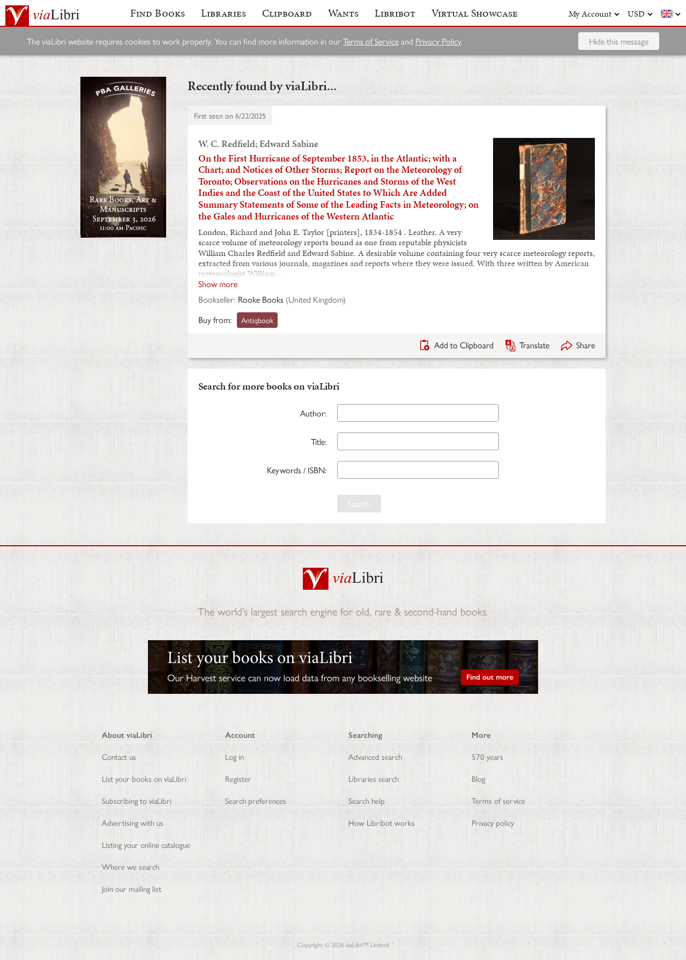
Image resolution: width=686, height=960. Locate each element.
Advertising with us (132, 822)
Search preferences (255, 800)
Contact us (119, 756)
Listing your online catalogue (146, 844)
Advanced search (375, 756)
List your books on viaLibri (144, 778)
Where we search (130, 866)
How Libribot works (381, 822)
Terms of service (498, 800)
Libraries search (373, 778)
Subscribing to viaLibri (137, 800)
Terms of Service (371, 41)
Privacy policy (493, 822)
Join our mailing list (131, 888)
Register (238, 778)
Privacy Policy (438, 41)
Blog (478, 778)
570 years (487, 756)
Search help (366, 800)
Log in (234, 756)
